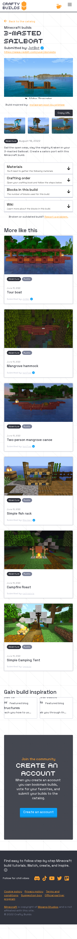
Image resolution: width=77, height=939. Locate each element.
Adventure (11, 141)
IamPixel (27, 372)
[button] (69, 6)
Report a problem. (56, 216)
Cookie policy (13, 891)
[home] (14, 6)
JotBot (34, 48)
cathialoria (28, 593)
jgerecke (27, 666)
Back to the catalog (19, 21)
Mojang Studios (48, 907)
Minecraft (10, 907)
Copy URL (64, 113)
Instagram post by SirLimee (47, 104)
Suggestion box (31, 895)
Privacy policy (34, 891)
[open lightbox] (14, 126)
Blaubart (27, 520)
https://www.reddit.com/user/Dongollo (30, 52)
